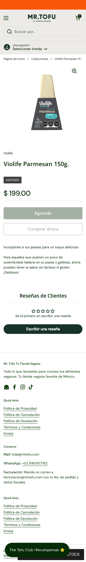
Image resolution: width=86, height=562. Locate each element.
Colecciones (39, 59)
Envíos (8, 433)
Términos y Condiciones (22, 427)
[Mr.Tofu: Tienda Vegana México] (42, 18)
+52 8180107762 (35, 463)
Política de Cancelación (22, 414)
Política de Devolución (21, 421)
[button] (77, 18)
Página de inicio (14, 59)
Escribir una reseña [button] (43, 328)
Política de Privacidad (20, 408)
